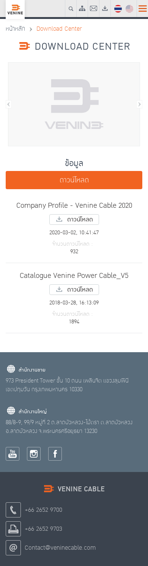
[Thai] (118, 8)
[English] (129, 8)
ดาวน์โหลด (74, 179)
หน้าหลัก (15, 28)
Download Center (59, 28)
